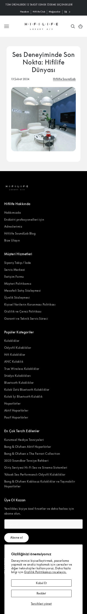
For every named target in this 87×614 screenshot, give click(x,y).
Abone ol (16, 537)
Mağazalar (55, 11)
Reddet (41, 593)
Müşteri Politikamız (17, 283)
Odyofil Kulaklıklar (17, 347)
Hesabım (24, 11)
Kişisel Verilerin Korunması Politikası (30, 304)
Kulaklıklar (11, 340)
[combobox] (67, 12)
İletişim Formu (14, 276)
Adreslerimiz (13, 226)
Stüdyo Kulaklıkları (17, 375)
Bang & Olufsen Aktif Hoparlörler (27, 446)
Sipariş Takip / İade (17, 262)
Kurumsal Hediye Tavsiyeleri (24, 439)
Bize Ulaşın (12, 240)
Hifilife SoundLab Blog (19, 233)
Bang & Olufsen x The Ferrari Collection (32, 453)
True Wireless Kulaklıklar (21, 368)
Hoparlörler (12, 403)
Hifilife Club (39, 11)
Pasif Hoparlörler (16, 417)
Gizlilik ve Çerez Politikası (23, 311)
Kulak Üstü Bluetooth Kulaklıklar (26, 389)
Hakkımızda (12, 212)
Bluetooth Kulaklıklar (19, 382)
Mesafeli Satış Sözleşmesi (22, 290)
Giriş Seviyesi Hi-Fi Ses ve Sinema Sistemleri (35, 467)
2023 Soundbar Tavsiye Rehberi (26, 460)
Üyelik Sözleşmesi (17, 297)
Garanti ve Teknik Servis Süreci (26, 318)
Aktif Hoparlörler (16, 410)
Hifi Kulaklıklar (14, 354)
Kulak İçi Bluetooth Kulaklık (23, 396)
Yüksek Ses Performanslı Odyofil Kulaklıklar (34, 474)
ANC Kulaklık (13, 361)
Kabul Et (41, 583)
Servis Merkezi (14, 269)
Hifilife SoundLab (64, 79)
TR (65, 12)
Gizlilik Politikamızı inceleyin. (45, 572)
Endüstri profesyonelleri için (24, 219)
